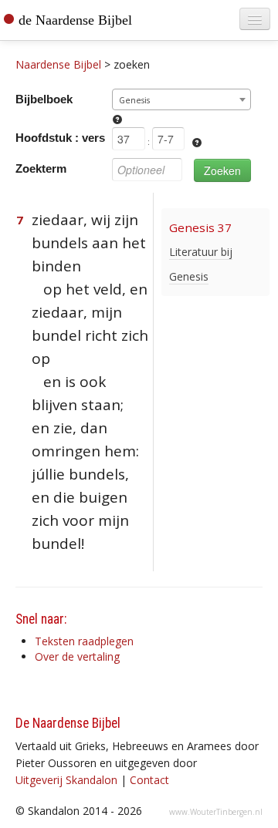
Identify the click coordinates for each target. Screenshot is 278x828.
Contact (149, 779)
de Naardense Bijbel (75, 20)
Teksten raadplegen (84, 641)
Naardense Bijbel (58, 64)
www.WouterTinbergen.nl (216, 811)
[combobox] (181, 99)
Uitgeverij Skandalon (66, 779)
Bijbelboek (44, 99)
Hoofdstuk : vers (60, 137)
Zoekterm (40, 168)
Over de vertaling (77, 656)
